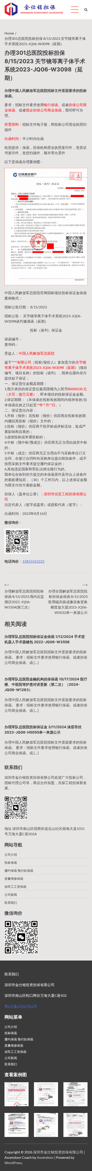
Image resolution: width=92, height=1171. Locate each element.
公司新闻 (10, 894)
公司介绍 (10, 854)
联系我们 (10, 902)
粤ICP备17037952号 (20, 1006)
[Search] (86, 9)
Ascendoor (45, 1157)
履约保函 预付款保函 (18, 870)
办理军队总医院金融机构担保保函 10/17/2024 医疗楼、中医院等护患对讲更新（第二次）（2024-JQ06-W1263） (45, 684)
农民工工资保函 (15, 886)
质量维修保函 (13, 878)
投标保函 (10, 862)
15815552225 (33, 561)
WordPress (13, 1163)
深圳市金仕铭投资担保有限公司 (58, 1152)
